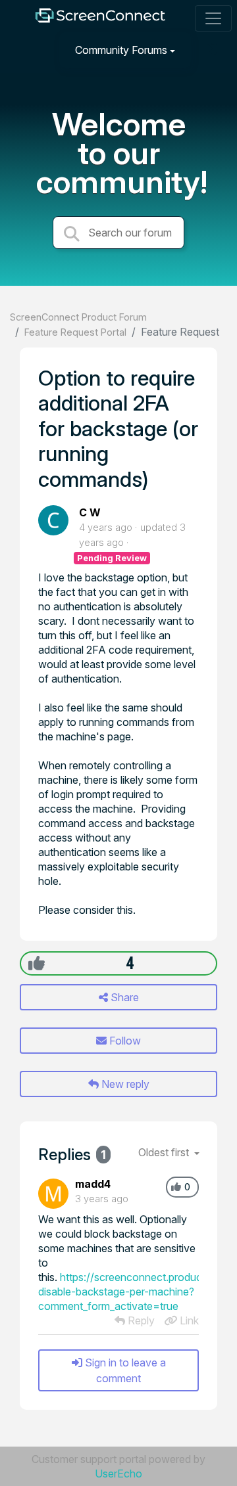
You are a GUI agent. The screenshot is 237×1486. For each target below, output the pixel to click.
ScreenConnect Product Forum (78, 317)
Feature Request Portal (75, 332)
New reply (124, 1084)
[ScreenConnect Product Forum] (100, 18)
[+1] (36, 963)
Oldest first (165, 1152)
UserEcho (118, 1473)
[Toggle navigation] (213, 18)
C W (90, 512)
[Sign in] (211, 50)
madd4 (93, 1183)
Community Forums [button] (121, 49)
